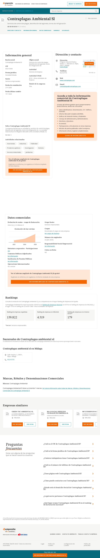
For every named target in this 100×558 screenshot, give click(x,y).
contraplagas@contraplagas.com (70, 86)
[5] (16, 26)
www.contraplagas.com (67, 80)
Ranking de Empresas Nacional (52, 305)
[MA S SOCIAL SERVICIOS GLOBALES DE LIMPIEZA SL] (42, 413)
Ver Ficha (30, 424)
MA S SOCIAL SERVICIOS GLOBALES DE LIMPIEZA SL (57, 412)
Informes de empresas (22, 4)
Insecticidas (11, 144)
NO (9, 251)
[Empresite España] (8, 3)
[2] (10, 26)
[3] (12, 26)
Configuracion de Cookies (69, 544)
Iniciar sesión (91, 4)
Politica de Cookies (51, 544)
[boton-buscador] (96, 11)
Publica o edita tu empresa (87, 534)
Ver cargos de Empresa (52, 233)
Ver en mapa (89, 63)
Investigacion (29, 148)
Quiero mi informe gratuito (75, 135)
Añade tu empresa (75, 4)
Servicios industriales (14, 152)
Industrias (22, 144)
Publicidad (34, 144)
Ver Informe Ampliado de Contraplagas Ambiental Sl (27, 170)
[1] (8, 26)
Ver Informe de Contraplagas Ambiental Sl (50, 555)
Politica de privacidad (87, 544)
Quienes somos (55, 534)
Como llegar (64, 67)
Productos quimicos (13, 148)
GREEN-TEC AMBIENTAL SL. (23, 412)
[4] (14, 26)
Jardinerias (29, 152)
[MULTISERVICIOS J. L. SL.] (78, 413)
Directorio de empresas (39, 4)
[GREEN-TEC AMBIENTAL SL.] (7, 413)
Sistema (41, 148)
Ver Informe (17, 424)
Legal (42, 544)
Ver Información (13, 256)
